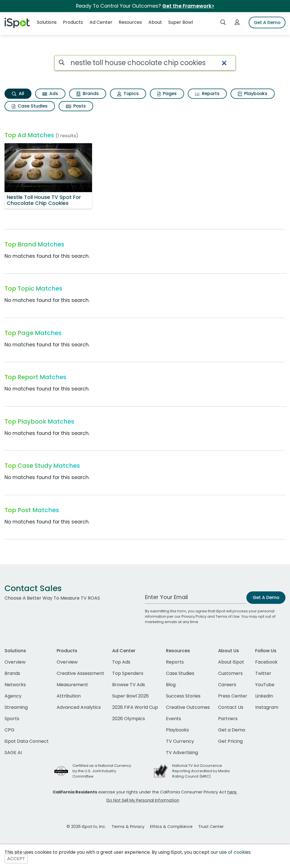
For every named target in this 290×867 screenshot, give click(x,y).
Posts (79, 106)
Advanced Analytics (79, 707)
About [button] (155, 22)
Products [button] (73, 22)
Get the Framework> (188, 6)
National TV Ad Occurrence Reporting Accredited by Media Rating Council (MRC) (201, 771)
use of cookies (235, 852)
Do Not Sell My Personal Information (142, 800)
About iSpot (231, 662)
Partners (228, 718)
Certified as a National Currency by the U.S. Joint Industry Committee (101, 771)
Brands (90, 93)
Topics (130, 93)
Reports (210, 93)
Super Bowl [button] (180, 22)
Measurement (72, 684)
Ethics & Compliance (171, 826)
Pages (169, 93)
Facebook (266, 662)
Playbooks (255, 93)
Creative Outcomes (188, 707)
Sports (12, 718)
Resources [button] (130, 22)
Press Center (232, 696)
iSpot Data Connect (27, 741)
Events (173, 718)
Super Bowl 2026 (130, 696)
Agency (13, 696)
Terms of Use (228, 616)
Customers (230, 673)
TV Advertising (182, 752)
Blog (171, 684)
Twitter (263, 673)
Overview (15, 662)
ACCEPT (16, 859)
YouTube (264, 684)
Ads (53, 93)
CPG (9, 730)
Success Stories (183, 696)
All (21, 93)
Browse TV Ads (128, 684)
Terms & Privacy (128, 826)
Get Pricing (230, 741)
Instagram (266, 707)
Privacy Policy (194, 616)
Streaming (16, 707)
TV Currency (180, 741)
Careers (227, 684)
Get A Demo (267, 22)
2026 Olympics (128, 718)
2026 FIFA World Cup (135, 707)
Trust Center (211, 826)
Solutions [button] (47, 22)
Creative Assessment (80, 673)
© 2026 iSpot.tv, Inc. (86, 826)
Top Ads (121, 662)
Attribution (69, 696)
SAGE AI (13, 752)
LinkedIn (264, 696)
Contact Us (230, 707)
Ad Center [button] (100, 22)
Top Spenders (127, 673)
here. (232, 792)
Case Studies (32, 106)
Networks (15, 684)
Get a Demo (231, 730)
